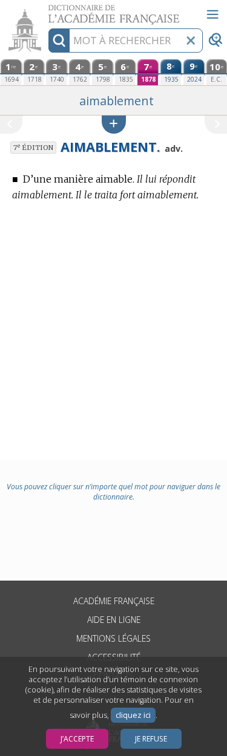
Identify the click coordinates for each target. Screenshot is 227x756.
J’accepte (77, 739)
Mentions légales (113, 638)
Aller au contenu (46, 10)
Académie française (113, 601)
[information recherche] (59, 40)
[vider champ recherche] (191, 40)
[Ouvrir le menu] (212, 14)
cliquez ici (133, 715)
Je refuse (151, 739)
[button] (114, 124)
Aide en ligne (113, 619)
